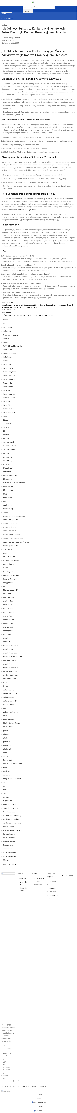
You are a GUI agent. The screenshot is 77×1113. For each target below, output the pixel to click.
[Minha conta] (56, 9)
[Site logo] (38, 3)
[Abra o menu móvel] (21, 9)
